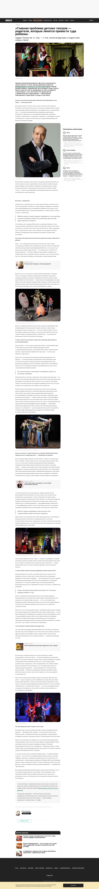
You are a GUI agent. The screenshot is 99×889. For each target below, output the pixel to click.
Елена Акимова (26, 811)
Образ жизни (37, 20)
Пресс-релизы (39, 868)
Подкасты (49, 868)
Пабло (56, 868)
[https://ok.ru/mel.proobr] (57, 862)
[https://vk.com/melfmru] (45, 862)
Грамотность (47, 20)
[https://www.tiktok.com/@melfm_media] (49, 862)
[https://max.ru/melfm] (61, 862)
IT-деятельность (65, 868)
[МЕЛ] (9, 20)
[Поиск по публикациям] (86, 20)
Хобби (18, 24)
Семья (25, 20)
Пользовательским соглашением (43, 884)
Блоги (72, 20)
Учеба (30, 20)
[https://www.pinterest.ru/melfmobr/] (53, 862)
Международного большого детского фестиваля (32, 86)
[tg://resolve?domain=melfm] (37, 862)
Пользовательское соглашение (49, 880)
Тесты (55, 20)
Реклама (31, 868)
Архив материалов (78, 868)
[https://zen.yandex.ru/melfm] (41, 862)
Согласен (73, 885)
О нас (17, 868)
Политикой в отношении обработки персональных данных (39, 886)
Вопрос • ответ (64, 20)
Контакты (23, 868)
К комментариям (25, 820)
